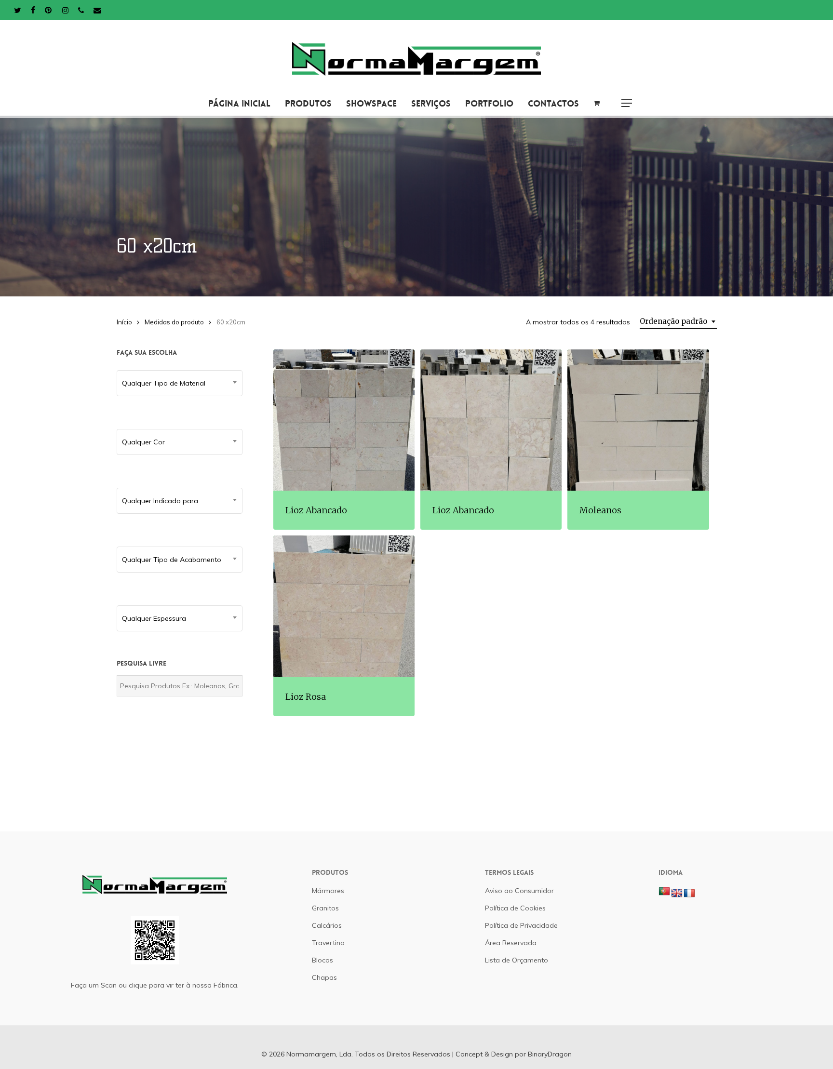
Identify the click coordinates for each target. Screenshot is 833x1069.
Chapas (324, 977)
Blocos (322, 960)
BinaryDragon (550, 1054)
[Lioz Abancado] (344, 420)
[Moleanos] (638, 420)
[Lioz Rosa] (344, 606)
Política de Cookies (515, 908)
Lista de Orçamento (516, 960)
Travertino (328, 942)
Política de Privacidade (521, 925)
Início (124, 322)
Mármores (328, 890)
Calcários (327, 925)
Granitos (325, 908)
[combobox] (678, 321)
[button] (626, 103)
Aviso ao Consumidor (519, 890)
